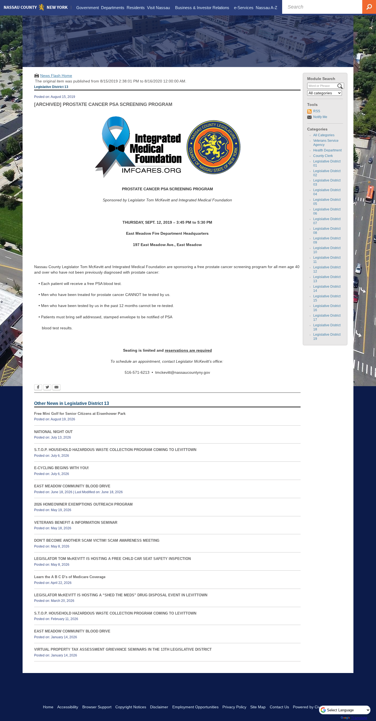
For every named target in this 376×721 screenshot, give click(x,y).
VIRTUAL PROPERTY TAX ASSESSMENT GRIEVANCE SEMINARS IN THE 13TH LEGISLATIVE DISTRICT (123, 649)
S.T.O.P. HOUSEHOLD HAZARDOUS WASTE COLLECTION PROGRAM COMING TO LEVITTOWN (115, 450)
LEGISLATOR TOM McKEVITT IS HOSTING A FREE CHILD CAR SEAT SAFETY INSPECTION (112, 559)
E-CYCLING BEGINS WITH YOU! (61, 468)
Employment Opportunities (195, 707)
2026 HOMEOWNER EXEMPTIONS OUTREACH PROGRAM (83, 504)
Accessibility (67, 707)
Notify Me (320, 117)
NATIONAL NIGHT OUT (53, 432)
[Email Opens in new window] (56, 387)
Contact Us (279, 707)
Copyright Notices (130, 707)
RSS (316, 111)
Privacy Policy (234, 707)
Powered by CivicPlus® (313, 707)
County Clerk (323, 155)
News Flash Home (56, 75)
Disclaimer (159, 707)
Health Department (327, 150)
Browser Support (96, 707)
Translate (359, 717)
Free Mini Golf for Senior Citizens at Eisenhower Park (80, 414)
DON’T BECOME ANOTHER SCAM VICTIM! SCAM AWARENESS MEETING (96, 540)
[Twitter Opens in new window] (47, 387)
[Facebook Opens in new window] (38, 387)
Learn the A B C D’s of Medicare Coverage (69, 577)
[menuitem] (87, 7)
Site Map (258, 707)
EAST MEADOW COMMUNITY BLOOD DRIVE (72, 486)
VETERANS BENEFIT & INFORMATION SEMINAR (75, 522)
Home (48, 707)
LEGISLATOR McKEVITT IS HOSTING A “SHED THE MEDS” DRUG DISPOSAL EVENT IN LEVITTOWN (120, 595)
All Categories (323, 135)
